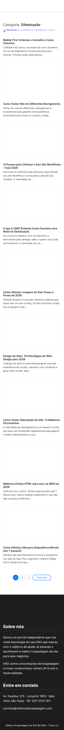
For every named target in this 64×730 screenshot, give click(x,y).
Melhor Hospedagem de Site (21, 725)
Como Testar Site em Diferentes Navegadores (31, 103)
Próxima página (42, 578)
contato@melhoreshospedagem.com (27, 708)
